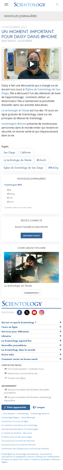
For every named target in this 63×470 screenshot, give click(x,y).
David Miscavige (28, 417)
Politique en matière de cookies (15, 459)
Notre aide (7, 354)
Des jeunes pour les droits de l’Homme (18, 444)
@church (41, 160)
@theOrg (53, 168)
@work (10, 197)
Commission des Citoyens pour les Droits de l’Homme (25, 448)
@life (9, 189)
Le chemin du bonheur (11, 433)
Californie (25, 152)
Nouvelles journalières (13, 345)
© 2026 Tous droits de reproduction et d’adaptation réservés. (26, 455)
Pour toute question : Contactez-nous (25, 368)
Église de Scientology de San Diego (23, 168)
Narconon (27, 433)
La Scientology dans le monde (18, 349)
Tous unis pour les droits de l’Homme (18, 441)
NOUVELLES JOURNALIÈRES (31, 178)
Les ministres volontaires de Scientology (19, 425)
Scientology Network (40, 413)
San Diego (9, 152)
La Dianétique (23, 413)
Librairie (6, 336)
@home (10, 201)
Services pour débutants (15, 331)
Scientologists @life (13, 184)
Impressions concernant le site (22, 373)
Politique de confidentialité (47, 456)
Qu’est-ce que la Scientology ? (18, 322)
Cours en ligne (9, 327)
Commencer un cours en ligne (14, 421)
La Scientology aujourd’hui (16, 340)
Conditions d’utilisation (40, 459)
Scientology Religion (10, 417)
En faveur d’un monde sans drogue (16, 437)
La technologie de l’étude (15, 110)
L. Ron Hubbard (8, 413)
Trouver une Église (16, 378)
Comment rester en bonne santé (17, 207)
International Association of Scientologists (19, 429)
